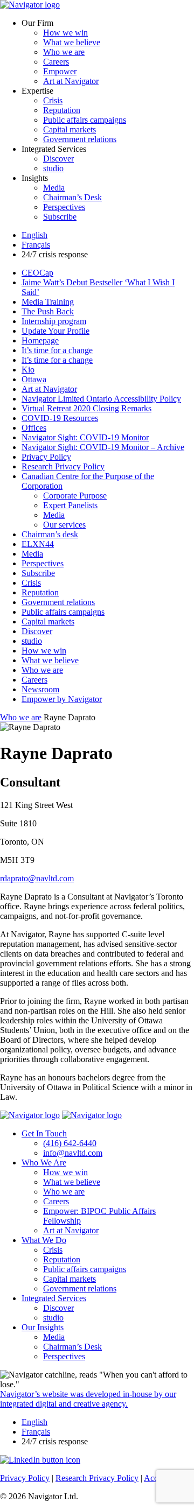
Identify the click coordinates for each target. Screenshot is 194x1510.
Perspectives (64, 207)
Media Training (48, 301)
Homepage (40, 340)
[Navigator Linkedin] (40, 1459)
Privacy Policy (46, 456)
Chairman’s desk (50, 534)
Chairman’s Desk (72, 197)
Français (36, 244)
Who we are (64, 52)
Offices (34, 427)
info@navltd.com (72, 1152)
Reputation (61, 110)
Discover (58, 158)
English (34, 235)
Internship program (54, 321)
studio (53, 168)
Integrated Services (54, 1298)
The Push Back (48, 311)
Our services (64, 524)
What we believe (71, 42)
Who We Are (44, 1162)
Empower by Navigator (62, 699)
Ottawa (34, 379)
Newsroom (40, 689)
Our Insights (43, 1327)
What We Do (44, 1240)
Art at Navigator (71, 81)
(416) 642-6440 (69, 1143)
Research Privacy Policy (63, 466)
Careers (56, 61)
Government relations (79, 139)
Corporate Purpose (75, 495)
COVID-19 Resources (60, 418)
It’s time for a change (57, 350)
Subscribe (60, 216)
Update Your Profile (55, 330)
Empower (60, 71)
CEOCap (37, 272)
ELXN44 (38, 544)
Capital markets (69, 129)
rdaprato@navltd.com (37, 878)
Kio (28, 369)
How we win (65, 32)
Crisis (53, 100)
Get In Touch (44, 1133)
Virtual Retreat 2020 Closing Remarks (86, 408)
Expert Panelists (70, 505)
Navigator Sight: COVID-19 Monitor (85, 437)
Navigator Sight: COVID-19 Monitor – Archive (103, 447)
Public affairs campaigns (84, 119)
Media (54, 187)
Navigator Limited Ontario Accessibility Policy (101, 398)
